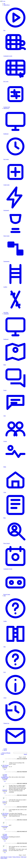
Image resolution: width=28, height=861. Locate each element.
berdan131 (4, 790)
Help (4, 595)
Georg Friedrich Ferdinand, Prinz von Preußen (5, 776)
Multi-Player (6, 108)
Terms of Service (16, 856)
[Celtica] (3, 774)
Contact (10, 856)
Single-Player (6, 5)
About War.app (4, 856)
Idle (4, 3)
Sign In (5, 750)
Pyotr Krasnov (5, 826)
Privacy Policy (4, 858)
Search (25, 754)
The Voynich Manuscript (5, 766)
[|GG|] (1, 765)
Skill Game (23, 856)
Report (5, 769)
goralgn (4, 801)
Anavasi (5, 849)
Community (6, 313)
